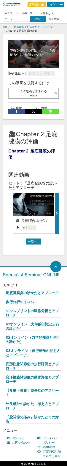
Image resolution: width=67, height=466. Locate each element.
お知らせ (45, 13)
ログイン (53, 4)
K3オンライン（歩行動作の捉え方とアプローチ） (33, 353)
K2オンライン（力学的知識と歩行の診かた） (33, 339)
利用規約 (49, 447)
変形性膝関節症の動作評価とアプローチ (32, 379)
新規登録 (34, 4)
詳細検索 (54, 18)
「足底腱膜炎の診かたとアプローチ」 (33, 26)
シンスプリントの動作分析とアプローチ (32, 313)
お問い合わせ (21, 442)
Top (5, 26)
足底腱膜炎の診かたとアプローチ (32, 293)
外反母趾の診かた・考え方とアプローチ (32, 406)
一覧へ (32, 241)
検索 (38, 18)
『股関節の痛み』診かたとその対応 (32, 419)
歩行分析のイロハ (20, 302)
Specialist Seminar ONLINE (31, 274)
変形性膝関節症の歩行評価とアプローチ (32, 366)
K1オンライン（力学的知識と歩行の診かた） (32, 326)
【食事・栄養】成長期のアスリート (32, 392)
